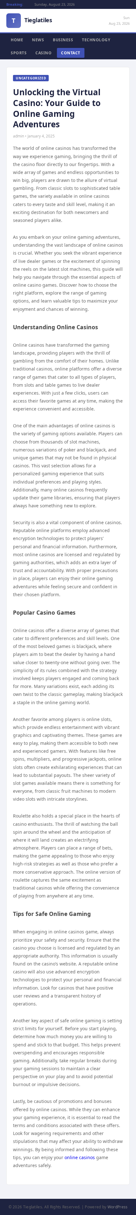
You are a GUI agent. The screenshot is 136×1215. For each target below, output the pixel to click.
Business (63, 40)
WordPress (118, 1207)
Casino (43, 53)
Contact (70, 53)
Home (17, 40)
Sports (19, 53)
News (38, 40)
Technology (96, 40)
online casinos (80, 1157)
